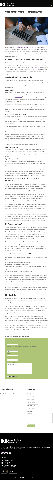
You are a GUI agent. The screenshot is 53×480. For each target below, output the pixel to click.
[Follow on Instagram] (9, 415)
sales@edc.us (8, 463)
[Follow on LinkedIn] (1, 415)
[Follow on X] (7, 415)
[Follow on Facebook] (4, 415)
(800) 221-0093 (8, 460)
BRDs (43, 136)
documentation (18, 97)
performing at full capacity (20, 300)
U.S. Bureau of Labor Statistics (35, 67)
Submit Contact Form (11, 376)
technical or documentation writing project (26, 47)
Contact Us (4, 457)
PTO (40, 196)
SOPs (38, 136)
